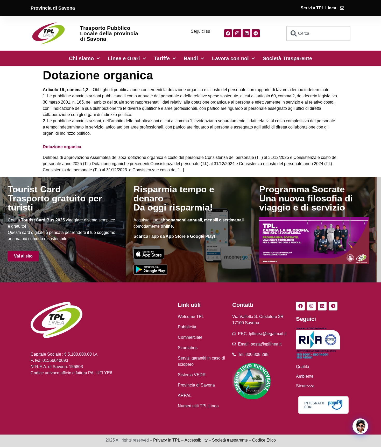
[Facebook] (228, 33)
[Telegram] (256, 33)
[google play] (150, 269)
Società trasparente (230, 440)
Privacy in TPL (166, 440)
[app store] (148, 253)
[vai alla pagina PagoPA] (323, 404)
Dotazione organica (62, 147)
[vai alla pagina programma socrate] (314, 240)
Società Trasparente (287, 58)
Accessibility (196, 440)
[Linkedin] (247, 33)
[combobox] (318, 33)
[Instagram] (237, 33)
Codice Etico (264, 440)
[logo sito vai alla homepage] (48, 33)
